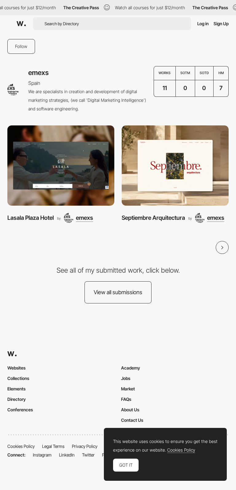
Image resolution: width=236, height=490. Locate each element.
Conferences (20, 409)
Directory (16, 399)
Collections (18, 378)
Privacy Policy (84, 446)
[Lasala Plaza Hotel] (60, 165)
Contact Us (132, 420)
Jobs (125, 378)
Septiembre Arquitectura (153, 217)
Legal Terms (53, 446)
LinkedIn (67, 454)
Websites (16, 367)
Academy (130, 367)
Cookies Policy (21, 446)
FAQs (126, 399)
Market (128, 388)
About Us (130, 409)
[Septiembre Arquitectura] (175, 165)
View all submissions (118, 292)
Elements (16, 388)
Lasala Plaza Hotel (30, 217)
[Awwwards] (21, 23)
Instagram (42, 454)
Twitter (88, 454)
